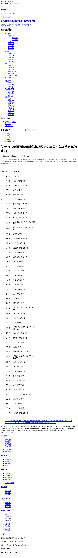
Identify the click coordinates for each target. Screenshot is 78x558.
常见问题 (15, 3)
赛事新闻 (11, 56)
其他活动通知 (13, 75)
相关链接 (11, 87)
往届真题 (11, 115)
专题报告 (11, 109)
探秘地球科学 (9, 97)
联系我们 (11, 50)
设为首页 (11, 1)
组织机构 (11, 48)
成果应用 (11, 95)
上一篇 (38, 421)
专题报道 (11, 60)
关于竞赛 (8, 34)
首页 (14, 122)
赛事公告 (8, 63)
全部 (9, 54)
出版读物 (8, 77)
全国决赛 (11, 69)
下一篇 (30, 423)
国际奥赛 (11, 73)
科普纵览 (11, 101)
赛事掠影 (11, 58)
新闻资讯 (8, 52)
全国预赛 (11, 67)
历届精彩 (11, 62)
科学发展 (11, 93)
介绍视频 (15, 40)
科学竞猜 (11, 113)
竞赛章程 (11, 42)
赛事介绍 (11, 36)
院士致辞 (15, 38)
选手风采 (11, 85)
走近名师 (11, 103)
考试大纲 (11, 46)
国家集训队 (12, 71)
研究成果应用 (9, 89)
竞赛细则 (11, 44)
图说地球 (11, 111)
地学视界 (11, 91)
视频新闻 (11, 107)
